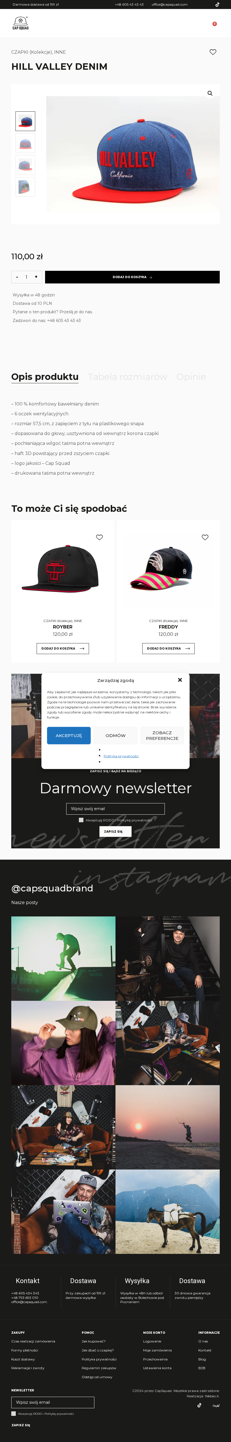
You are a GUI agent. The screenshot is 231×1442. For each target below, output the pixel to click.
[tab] (45, 377)
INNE (60, 52)
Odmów (116, 735)
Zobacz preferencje (162, 735)
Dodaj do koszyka (129, 277)
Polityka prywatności (121, 756)
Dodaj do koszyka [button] (58, 648)
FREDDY (168, 627)
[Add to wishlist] (213, 52)
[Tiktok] (217, 4)
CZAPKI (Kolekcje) (31, 52)
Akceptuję (69, 735)
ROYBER (62, 627)
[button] (180, 680)
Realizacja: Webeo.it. (203, 1396)
